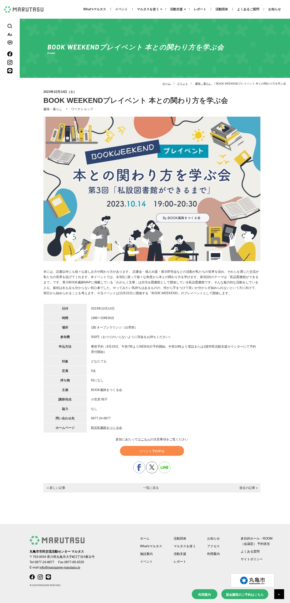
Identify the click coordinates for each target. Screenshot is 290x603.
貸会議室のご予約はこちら (245, 594)
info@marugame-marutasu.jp (59, 567)
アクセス (213, 546)
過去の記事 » (248, 487)
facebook (139, 467)
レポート (200, 9)
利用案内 (204, 594)
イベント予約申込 (152, 451)
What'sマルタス (94, 9)
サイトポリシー (252, 559)
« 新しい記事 (56, 487)
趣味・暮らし (203, 83)
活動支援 (176, 9)
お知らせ (274, 9)
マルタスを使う (148, 9)
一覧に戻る (151, 487)
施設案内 (146, 554)
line (164, 467)
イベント (121, 9)
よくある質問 (250, 551)
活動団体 (221, 9)
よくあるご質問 (248, 9)
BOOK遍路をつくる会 (106, 427)
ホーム (166, 83)
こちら (145, 439)
